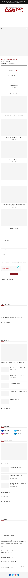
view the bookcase (18, 317)
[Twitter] (13, 575)
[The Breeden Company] (14, 451)
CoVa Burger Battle (11, 2)
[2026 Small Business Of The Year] (14, 127)
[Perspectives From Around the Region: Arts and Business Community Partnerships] (14, 194)
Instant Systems (14, 228)
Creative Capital (14, 182)
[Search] (24, 29)
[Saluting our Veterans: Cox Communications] (5, 477)
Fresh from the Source (14, 159)
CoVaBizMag (4, 63)
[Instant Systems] (14, 217)
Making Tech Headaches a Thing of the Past (12, 362)
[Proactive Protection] (5, 401)
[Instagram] (15, 575)
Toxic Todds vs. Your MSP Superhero (18, 367)
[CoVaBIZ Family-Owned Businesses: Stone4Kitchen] (5, 485)
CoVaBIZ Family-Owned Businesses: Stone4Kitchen (18, 484)
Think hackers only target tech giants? (18, 391)
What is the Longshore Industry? (17, 375)
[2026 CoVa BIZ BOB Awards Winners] (14, 104)
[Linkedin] (18, 575)
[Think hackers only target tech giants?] (5, 393)
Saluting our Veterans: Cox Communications (16, 476)
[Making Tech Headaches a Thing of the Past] (14, 352)
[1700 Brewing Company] (5, 469)
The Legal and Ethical (15, 383)
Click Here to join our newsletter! (8, 561)
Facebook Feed (4, 496)
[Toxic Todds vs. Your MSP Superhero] (5, 369)
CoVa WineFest (18, 2)
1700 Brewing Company (15, 467)
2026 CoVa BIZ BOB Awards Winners (14, 115)
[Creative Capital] (14, 171)
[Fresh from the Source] (14, 149)
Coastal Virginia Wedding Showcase (17, 1)
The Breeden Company (7, 462)
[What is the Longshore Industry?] (5, 377)
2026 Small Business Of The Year (14, 137)
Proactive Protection (14, 399)
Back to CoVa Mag (5, 1)
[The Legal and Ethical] (5, 385)
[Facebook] (20, 29)
